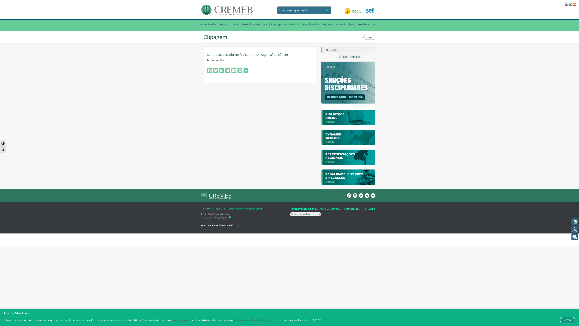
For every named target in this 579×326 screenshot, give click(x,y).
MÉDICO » (343, 56)
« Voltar (369, 37)
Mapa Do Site (352, 209)
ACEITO (567, 320)
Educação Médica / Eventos (250, 24)
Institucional (206, 24)
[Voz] (574, 229)
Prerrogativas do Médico (285, 24)
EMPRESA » (356, 56)
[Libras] (574, 221)
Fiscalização (310, 24)
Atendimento (366, 24)
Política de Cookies (181, 320)
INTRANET (369, 209)
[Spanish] (575, 4)
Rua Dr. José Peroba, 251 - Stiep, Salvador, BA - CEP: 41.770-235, (215, 216)
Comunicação (344, 24)
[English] (567, 4)
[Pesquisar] (327, 10)
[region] (289, 317)
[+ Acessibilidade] (574, 236)
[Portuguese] (571, 4)
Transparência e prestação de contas (315, 209)
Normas (327, 24)
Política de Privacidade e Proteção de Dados (253, 320)
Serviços (225, 24)
